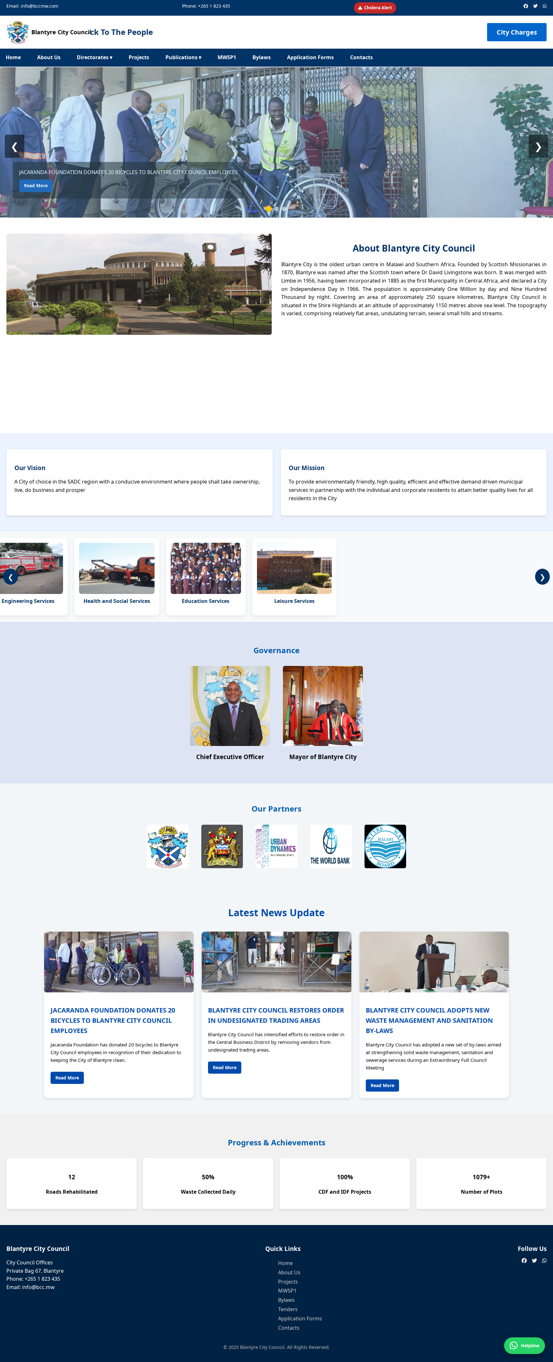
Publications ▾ (183, 57)
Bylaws (261, 57)
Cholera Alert (378, 8)
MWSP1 (227, 57)
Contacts (361, 57)
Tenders (288, 1309)
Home (13, 57)
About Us (48, 57)
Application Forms (310, 57)
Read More (36, 185)
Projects (139, 57)
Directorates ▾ (94, 57)
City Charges (517, 32)
